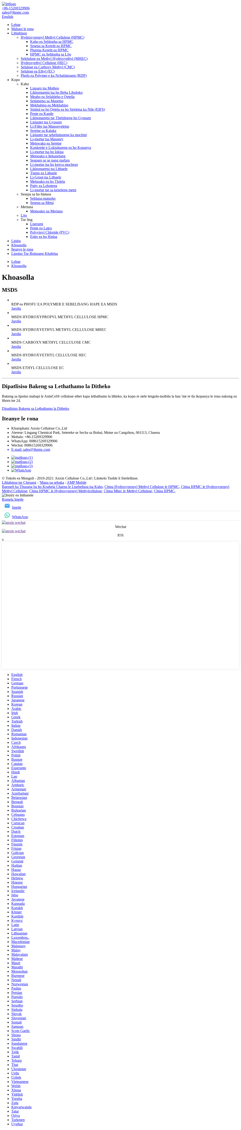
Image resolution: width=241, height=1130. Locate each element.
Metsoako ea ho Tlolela (47, 181)
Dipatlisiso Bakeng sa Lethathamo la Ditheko (35, 408)
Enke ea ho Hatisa (43, 237)
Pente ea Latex (41, 228)
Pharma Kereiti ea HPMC (49, 50)
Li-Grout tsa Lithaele (45, 177)
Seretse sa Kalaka (43, 131)
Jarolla (16, 308)
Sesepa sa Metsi (42, 203)
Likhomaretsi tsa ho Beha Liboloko (56, 92)
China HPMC (164, 491)
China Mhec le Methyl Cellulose (128, 491)
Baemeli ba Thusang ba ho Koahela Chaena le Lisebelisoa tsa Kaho (52, 487)
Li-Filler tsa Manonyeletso (49, 126)
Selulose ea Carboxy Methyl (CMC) (48, 67)
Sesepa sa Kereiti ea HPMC (51, 46)
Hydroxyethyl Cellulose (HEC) (44, 63)
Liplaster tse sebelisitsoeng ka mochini (58, 135)
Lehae (15, 25)
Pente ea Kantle (41, 114)
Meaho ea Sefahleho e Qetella (52, 97)
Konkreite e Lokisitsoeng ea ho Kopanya (60, 148)
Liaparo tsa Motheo (44, 88)
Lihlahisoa (19, 33)
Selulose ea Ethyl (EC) (38, 71)
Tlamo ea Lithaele (43, 173)
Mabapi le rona (22, 29)
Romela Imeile (13, 499)
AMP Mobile (76, 482)
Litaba (16, 241)
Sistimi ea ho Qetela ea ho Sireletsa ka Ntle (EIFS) (67, 109)
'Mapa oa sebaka (51, 482)
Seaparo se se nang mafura (50, 160)
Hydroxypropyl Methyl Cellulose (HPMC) (52, 37)
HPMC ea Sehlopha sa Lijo (50, 54)
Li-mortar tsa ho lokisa (47, 152)
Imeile (16, 507)
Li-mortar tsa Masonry (46, 139)
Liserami (36, 224)
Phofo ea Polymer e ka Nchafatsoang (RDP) (54, 75)
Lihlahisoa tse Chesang (19, 482)
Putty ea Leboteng (43, 186)
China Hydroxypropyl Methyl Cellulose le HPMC (141, 487)
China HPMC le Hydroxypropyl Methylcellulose (65, 491)
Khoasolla (18, 245)
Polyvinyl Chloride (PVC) (49, 232)
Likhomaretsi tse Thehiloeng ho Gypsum (60, 118)
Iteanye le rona (22, 249)
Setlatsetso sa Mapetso (46, 101)
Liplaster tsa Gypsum (46, 122)
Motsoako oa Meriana (46, 211)
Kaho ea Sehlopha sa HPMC (51, 42)
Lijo (24, 215)
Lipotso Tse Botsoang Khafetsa (34, 254)
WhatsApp (20, 517)
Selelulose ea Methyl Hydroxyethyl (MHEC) (54, 59)
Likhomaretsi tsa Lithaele (49, 169)
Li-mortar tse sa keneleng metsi (53, 190)
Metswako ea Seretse (45, 143)
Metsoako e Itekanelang (47, 156)
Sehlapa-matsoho (43, 198)
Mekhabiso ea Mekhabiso (49, 105)
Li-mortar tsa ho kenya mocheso (54, 165)
